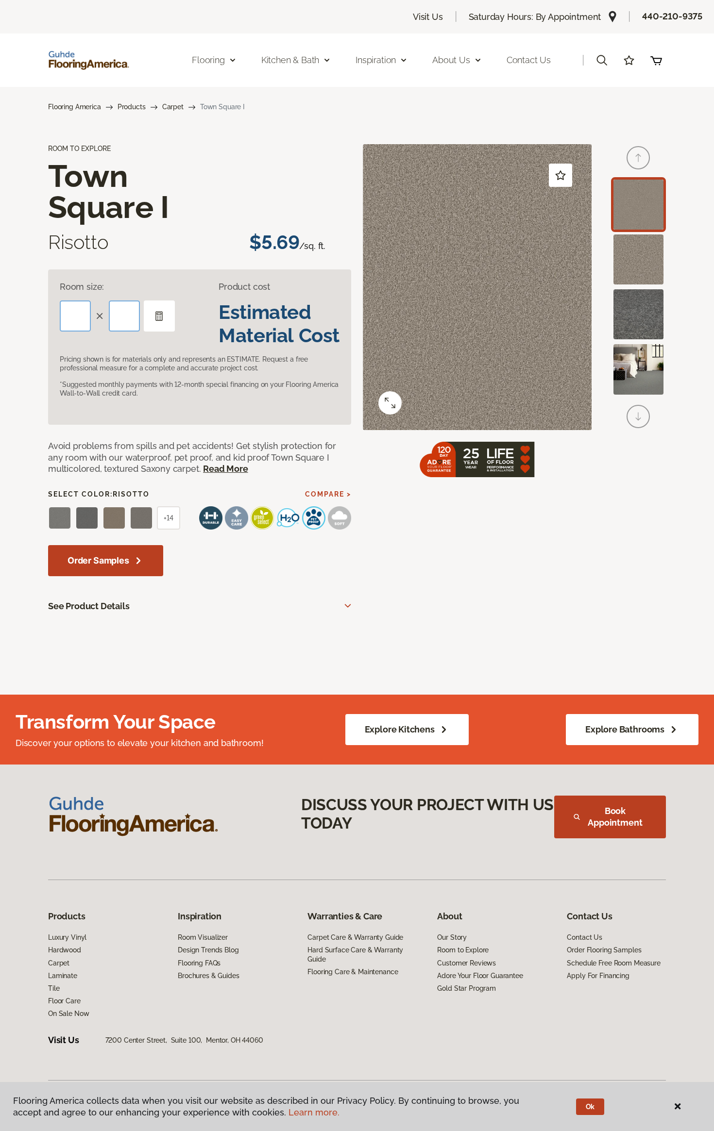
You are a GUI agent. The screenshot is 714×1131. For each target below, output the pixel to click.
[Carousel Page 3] (638, 314)
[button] (602, 60)
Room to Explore (463, 950)
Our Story (452, 937)
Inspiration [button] (376, 60)
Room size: (82, 287)
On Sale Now (68, 1013)
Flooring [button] (208, 60)
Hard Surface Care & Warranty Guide (355, 954)
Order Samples (98, 560)
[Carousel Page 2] (638, 259)
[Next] (638, 416)
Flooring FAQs (199, 963)
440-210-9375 (672, 16)
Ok (590, 1107)
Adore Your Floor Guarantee (480, 976)
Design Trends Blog (208, 950)
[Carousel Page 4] (638, 369)
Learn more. (314, 1112)
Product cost (244, 287)
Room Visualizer (203, 937)
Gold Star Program (466, 988)
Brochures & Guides (208, 976)
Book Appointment (615, 817)
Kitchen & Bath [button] (290, 60)
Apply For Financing (598, 976)
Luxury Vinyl (67, 937)
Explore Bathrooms (624, 729)
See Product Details (89, 606)
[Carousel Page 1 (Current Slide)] (638, 204)
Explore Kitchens (400, 729)
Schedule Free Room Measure (613, 963)
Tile (53, 988)
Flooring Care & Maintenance (352, 972)
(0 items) (656, 60)
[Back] (638, 157)
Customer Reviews (466, 963)
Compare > (328, 494)
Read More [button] (225, 469)
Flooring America (74, 107)
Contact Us (529, 60)
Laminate (62, 976)
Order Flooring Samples (604, 950)
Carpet (173, 107)
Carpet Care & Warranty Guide (355, 937)
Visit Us (428, 17)
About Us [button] (451, 60)
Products (132, 107)
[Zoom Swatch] (390, 403)
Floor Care (64, 1001)
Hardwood (64, 950)
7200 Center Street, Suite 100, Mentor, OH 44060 (184, 1040)
